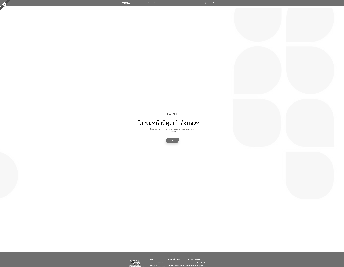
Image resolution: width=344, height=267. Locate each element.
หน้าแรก (140, 3)
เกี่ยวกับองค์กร (152, 3)
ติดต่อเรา (213, 3)
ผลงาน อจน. (191, 3)
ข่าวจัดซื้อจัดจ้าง (178, 3)
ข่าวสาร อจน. (164, 3)
